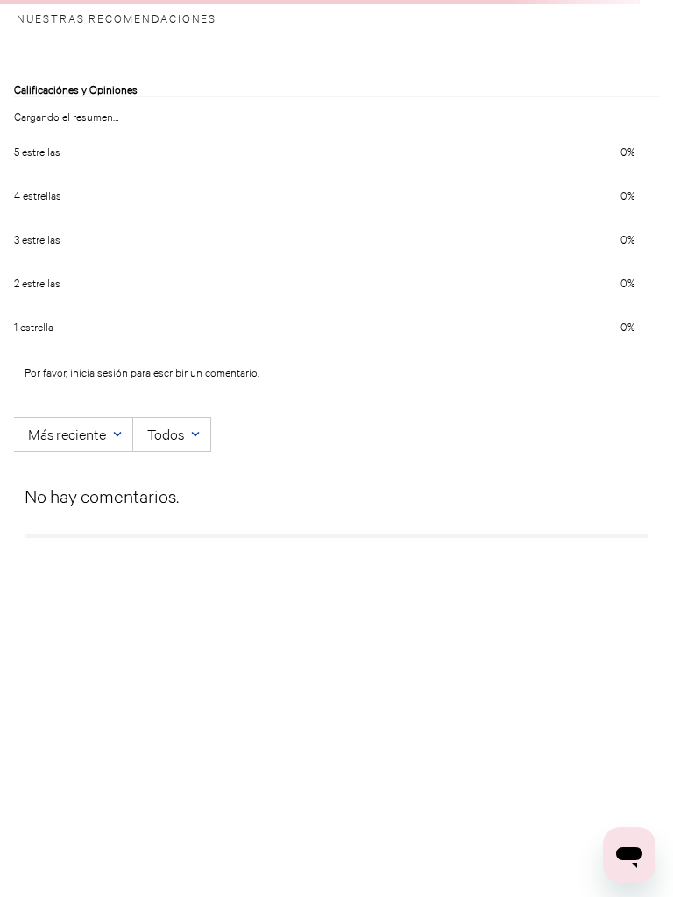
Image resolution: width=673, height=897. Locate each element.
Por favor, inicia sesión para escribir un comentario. (142, 372)
